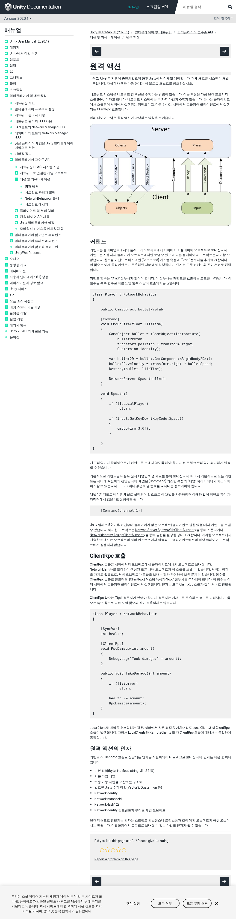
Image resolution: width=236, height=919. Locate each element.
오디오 (14, 259)
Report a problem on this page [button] (116, 859)
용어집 (14, 337)
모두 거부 (165, 903)
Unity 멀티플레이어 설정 (37, 222)
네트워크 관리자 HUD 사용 (33, 121)
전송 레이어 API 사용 (35, 216)
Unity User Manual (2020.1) (29, 41)
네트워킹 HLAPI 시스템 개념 (40, 167)
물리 (13, 83)
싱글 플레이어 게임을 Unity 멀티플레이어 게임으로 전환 (44, 145)
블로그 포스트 (159, 83)
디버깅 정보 (23, 153)
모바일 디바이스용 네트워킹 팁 (42, 228)
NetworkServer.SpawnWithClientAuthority (165, 530)
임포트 (14, 59)
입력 (13, 65)
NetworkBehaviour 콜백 (42, 198)
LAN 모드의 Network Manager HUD (40, 127)
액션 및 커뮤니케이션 (35, 179)
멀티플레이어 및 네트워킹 (28, 96)
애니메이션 (18, 271)
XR (12, 295)
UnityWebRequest (28, 253)
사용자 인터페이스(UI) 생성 (29, 277)
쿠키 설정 (133, 903)
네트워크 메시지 (36, 204)
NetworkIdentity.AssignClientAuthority (117, 535)
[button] (102, 849)
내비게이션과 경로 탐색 (26, 283)
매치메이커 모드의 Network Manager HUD (41, 135)
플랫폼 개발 (18, 313)
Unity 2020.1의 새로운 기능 (29, 331)
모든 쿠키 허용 (197, 903)
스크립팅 (16, 90)
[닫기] (216, 903)
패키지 (14, 47)
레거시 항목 (18, 325)
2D (12, 71)
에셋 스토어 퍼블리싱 (25, 307)
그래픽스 (16, 77)
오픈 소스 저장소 (22, 301)
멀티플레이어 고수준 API (32, 159)
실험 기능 (16, 319)
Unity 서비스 (18, 289)
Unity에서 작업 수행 (24, 53)
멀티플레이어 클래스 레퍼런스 (36, 241)
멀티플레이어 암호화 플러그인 (36, 247)
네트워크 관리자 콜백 (40, 192)
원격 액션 (31, 186)
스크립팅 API (157, 7)
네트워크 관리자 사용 (30, 115)
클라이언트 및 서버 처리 (37, 211)
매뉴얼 (133, 7)
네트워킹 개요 (25, 103)
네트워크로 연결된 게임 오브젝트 (43, 173)
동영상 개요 (18, 265)
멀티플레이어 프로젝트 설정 (35, 109)
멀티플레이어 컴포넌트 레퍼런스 (38, 235)
